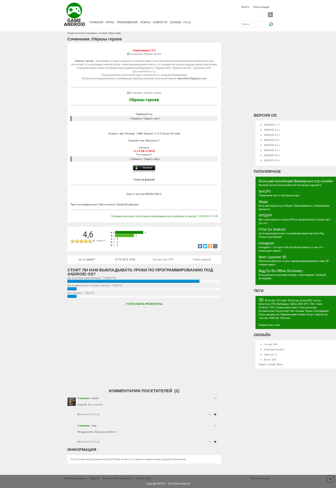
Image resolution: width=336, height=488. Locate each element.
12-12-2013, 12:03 (125, 259)
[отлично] (90, 241)
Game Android (182, 483)
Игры (110, 22)
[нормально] (81, 241)
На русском (282, 311)
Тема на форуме (144, 179)
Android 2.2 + (272, 130)
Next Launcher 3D (272, 257)
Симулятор (320, 314)
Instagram (266, 243)
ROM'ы (145, 22)
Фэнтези (285, 318)
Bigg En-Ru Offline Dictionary (280, 271)
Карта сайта (143, 478)
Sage (94, 425)
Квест (295, 307)
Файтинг (274, 318)
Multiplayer (283, 304)
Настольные (297, 311)
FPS (273, 304)
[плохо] (77, 241)
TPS (271, 307)
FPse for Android (272, 229)
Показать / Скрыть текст (145, 118)
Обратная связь (260, 478)
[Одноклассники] (210, 246)
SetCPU (265, 191)
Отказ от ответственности (118, 478)
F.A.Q (187, 22)
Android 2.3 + (272, 135)
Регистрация (261, 7)
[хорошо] (86, 241)
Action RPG (306, 300)
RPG (300, 304)
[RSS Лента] (270, 14)
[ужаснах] (73, 241)
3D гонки (282, 300)
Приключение (288, 314)
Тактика (263, 318)
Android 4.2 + (272, 155)
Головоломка (282, 307)
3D (261, 299)
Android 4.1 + (272, 150)
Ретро (309, 314)
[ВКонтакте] (200, 246)
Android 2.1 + (272, 124)
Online (293, 304)
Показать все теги (269, 325)
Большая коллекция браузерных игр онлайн (296, 181)
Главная (96, 22)
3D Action (270, 300)
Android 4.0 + (272, 145)
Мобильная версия (76, 478)
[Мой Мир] (215, 246)
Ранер (301, 314)
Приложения (127, 22)
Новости (160, 22)
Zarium (175, 22)
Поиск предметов (269, 314)
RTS (306, 304)
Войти (245, 7)
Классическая (308, 307)
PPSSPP (265, 215)
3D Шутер (293, 300)
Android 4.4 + (272, 160)
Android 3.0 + (272, 140)
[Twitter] (205, 246)
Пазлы (309, 311)
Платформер (321, 311)
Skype (263, 202)
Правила (95, 478)
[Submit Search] (270, 24)
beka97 (91, 259)
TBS (312, 304)
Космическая (266, 311)
